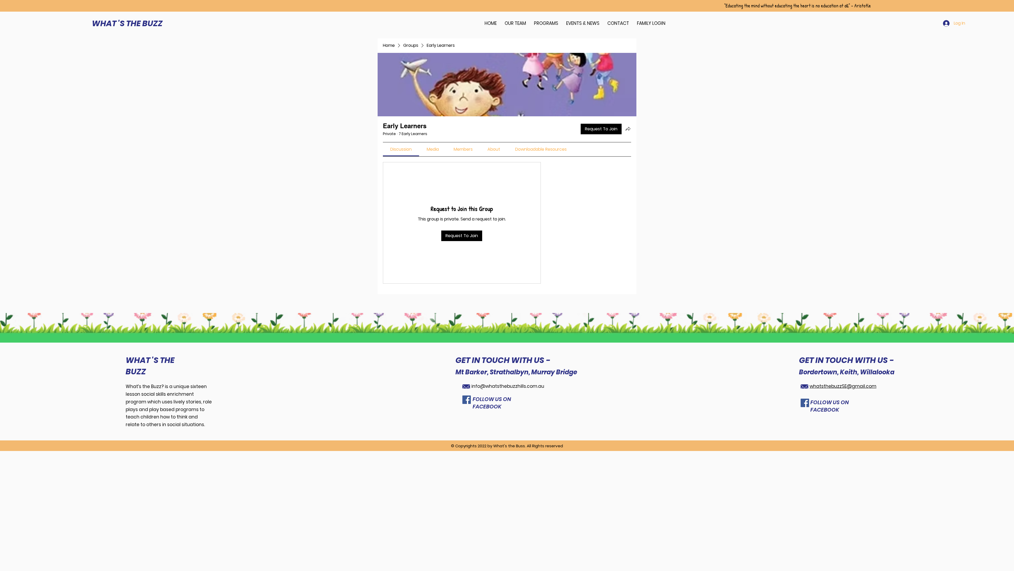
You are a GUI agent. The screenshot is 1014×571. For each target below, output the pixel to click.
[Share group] (628, 129)
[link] (401, 149)
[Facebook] (466, 399)
